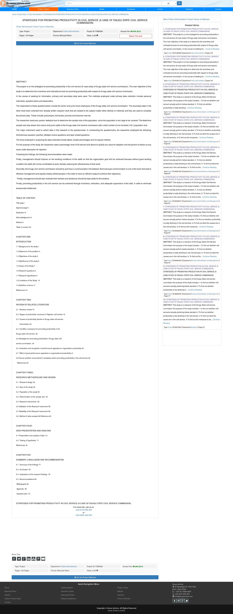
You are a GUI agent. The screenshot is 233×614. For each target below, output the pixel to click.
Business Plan (73, 9)
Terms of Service (123, 598)
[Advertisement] (85, 62)
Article (160, 9)
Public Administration (71, 31)
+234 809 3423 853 (182, 594)
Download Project (68, 595)
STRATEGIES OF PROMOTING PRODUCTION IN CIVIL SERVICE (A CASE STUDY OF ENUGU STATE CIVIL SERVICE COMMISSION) (190, 267)
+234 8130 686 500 (83, 509)
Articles (7, 595)
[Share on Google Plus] (24, 559)
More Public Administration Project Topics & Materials (186, 19)
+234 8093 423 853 (83, 515)
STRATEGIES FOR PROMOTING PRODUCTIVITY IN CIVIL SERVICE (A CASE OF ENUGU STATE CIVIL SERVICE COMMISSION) (191, 30)
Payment (189, 9)
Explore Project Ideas (13, 598)
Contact (218, 9)
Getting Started (67, 587)
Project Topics (43, 9)
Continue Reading (212, 49)
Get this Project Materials (86, 43)
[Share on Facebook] (14, 559)
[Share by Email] (43, 559)
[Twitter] (186, 601)
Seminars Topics (67, 591)
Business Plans (10, 591)
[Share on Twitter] (19, 559)
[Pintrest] (178, 601)
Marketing (194, 327)
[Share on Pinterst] (38, 559)
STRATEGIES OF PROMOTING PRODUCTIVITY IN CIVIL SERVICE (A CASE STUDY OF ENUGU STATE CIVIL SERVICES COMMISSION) (191, 85)
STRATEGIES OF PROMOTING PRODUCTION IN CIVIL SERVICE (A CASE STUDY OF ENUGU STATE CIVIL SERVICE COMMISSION (191, 300)
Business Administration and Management (205, 112)
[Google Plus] (182, 601)
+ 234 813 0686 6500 (182, 591)
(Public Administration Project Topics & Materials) (35, 26)
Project (169, 53)
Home (7, 587)
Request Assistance (68, 598)
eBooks (120, 591)
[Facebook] (174, 601)
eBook (101, 9)
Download (131, 9)
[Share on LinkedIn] (29, 559)
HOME (14, 9)
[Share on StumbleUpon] (33, 559)
